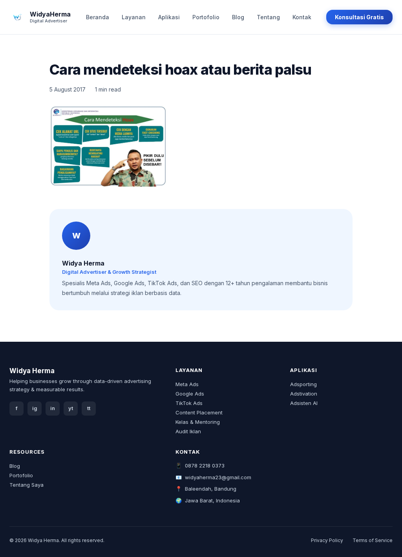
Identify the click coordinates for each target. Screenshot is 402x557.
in (52, 408)
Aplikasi (169, 17)
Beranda (97, 17)
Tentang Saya (26, 485)
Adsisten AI (304, 403)
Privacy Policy (327, 540)
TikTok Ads (189, 403)
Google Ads (189, 393)
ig (34, 408)
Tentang (268, 17)
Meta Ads (187, 384)
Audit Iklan (188, 431)
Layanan (134, 17)
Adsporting (303, 384)
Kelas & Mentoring (197, 422)
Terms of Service (373, 540)
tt (88, 408)
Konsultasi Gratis (359, 17)
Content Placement (199, 412)
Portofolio (205, 17)
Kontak (301, 17)
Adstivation (303, 393)
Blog (238, 17)
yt (70, 408)
